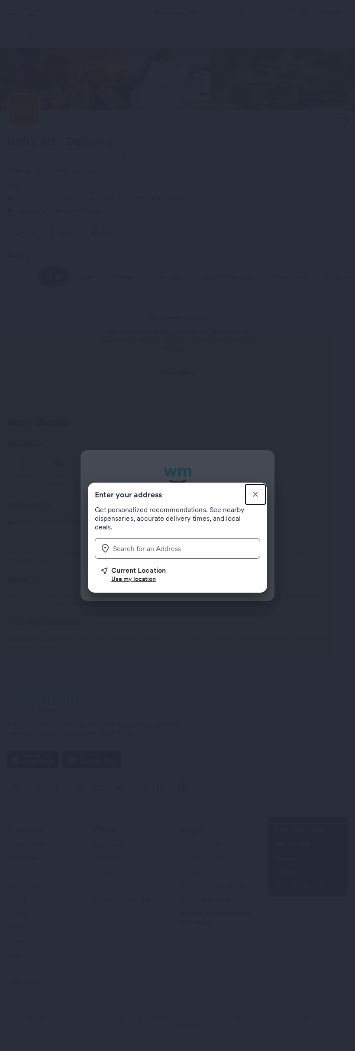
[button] (180, 574)
